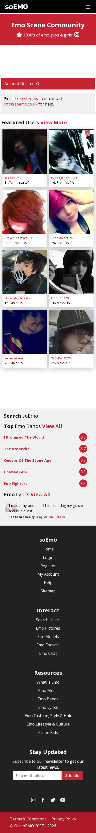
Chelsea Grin (15, 471)
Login (48, 557)
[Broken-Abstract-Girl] (24, 212)
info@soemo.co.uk (20, 104)
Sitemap (48, 591)
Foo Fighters (15, 483)
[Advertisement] (48, 61)
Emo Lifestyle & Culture (48, 724)
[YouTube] (63, 801)
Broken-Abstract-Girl (18, 238)
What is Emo (48, 682)
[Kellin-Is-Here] (24, 332)
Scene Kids (48, 732)
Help (48, 582)
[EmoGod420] (71, 272)
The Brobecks (16, 448)
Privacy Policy (63, 819)
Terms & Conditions (28, 819)
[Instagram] (77, 35)
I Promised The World (24, 437)
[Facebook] (43, 801)
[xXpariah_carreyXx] (24, 272)
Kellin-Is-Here (13, 358)
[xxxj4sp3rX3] (24, 151)
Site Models (48, 636)
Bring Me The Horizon (50, 517)
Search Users (48, 619)
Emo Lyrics (48, 707)
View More (53, 122)
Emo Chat (48, 653)
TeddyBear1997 (62, 238)
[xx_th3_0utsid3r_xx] (71, 151)
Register (48, 565)
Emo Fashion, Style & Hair (48, 715)
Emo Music (48, 690)
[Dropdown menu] (88, 6)
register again (30, 98)
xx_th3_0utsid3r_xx (64, 178)
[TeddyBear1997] (71, 212)
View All (52, 426)
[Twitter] (53, 801)
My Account (48, 574)
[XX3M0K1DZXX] (71, 332)
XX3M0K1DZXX (61, 358)
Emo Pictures (48, 628)
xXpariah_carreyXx (17, 298)
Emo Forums (48, 645)
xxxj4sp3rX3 (12, 178)
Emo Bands (48, 699)
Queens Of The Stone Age (27, 460)
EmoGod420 (60, 298)
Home (48, 549)
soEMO (16, 7)
